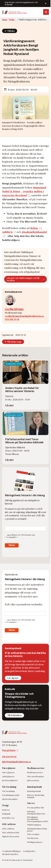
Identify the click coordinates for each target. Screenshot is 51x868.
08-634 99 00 (9, 756)
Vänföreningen (34, 825)
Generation (27, 860)
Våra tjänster (8, 772)
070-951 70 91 (12, 319)
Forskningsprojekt (10, 795)
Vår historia (32, 838)
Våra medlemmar (35, 776)
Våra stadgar (33, 834)
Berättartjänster (10, 780)
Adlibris (7, 232)
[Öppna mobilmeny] (46, 12)
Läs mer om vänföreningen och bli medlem (23, 279)
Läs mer (9, 405)
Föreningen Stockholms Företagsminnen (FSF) (37, 819)
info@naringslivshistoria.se (16, 761)
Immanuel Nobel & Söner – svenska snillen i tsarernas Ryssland (24, 191)
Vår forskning (8, 791)
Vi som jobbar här (35, 807)
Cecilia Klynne (14, 309)
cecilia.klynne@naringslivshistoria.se (24, 316)
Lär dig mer (13, 677)
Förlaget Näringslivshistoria (36, 812)
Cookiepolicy (29, 851)
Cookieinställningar (11, 851)
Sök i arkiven (8, 829)
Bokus (34, 228)
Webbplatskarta (34, 842)
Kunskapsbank (34, 791)
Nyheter (6, 810)
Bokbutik (6, 814)
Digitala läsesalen (10, 836)
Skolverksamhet (10, 799)
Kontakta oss (8, 818)
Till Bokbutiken (14, 715)
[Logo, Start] (14, 12)
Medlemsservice (35, 772)
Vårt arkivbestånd (10, 832)
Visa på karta (8, 750)
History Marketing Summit (35, 796)
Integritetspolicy (10, 854)
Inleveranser (33, 780)
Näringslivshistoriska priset (37, 830)
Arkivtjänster (8, 776)
